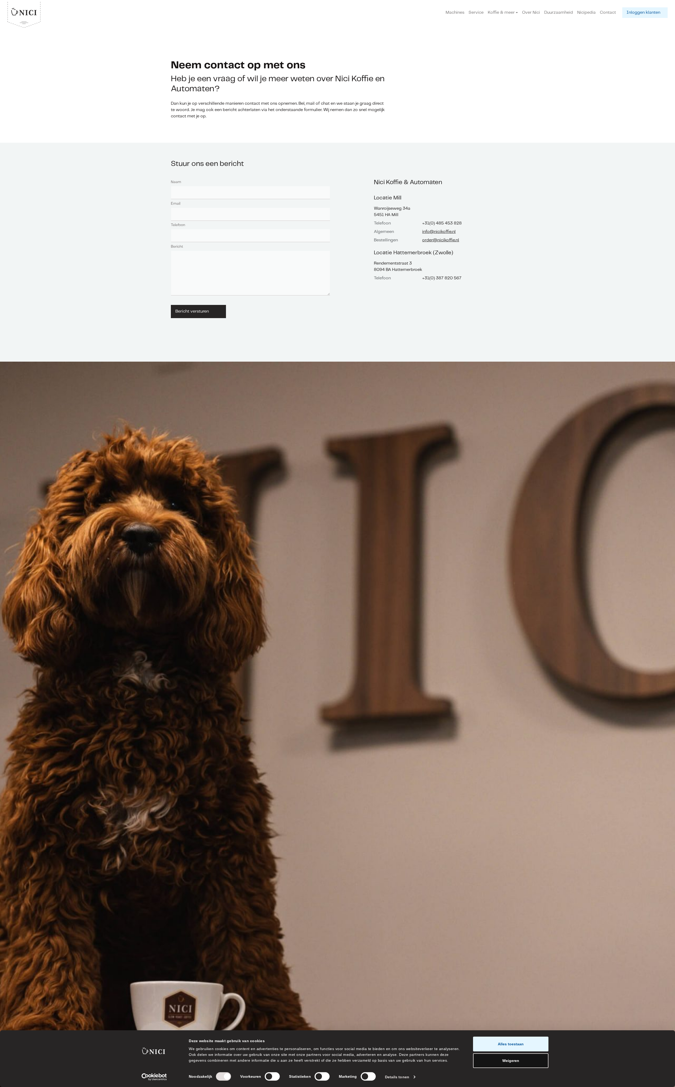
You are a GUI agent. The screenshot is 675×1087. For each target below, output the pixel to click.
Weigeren (510, 1061)
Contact (608, 13)
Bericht (177, 246)
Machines (455, 13)
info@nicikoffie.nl (439, 232)
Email (175, 203)
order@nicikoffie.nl (440, 240)
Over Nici (531, 13)
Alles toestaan (511, 1044)
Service (476, 13)
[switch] (272, 1076)
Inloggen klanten (643, 13)
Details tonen (397, 1077)
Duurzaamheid (558, 13)
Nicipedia (586, 13)
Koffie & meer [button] (501, 13)
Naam (176, 182)
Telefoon (178, 225)
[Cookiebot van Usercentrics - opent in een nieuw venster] (154, 1077)
